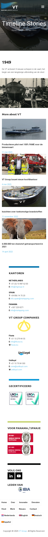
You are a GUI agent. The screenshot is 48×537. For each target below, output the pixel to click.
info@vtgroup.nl (17, 287)
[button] (42, 7)
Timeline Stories (24, 30)
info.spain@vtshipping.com (22, 298)
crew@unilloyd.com (19, 366)
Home (14, 30)
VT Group (23, 531)
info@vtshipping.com (19, 310)
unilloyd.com (16, 369)
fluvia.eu (14, 345)
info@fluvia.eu (16, 342)
